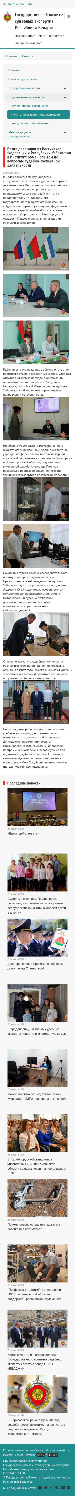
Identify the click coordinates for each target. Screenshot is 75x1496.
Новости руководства (22, 79)
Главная (12, 56)
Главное (14, 70)
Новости (27, 56)
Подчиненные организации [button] (27, 97)
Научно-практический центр (29, 105)
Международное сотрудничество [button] (20, 134)
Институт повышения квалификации (35, 114)
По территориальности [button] (24, 88)
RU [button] (30, 4)
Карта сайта (16, 4)
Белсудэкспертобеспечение (29, 123)
